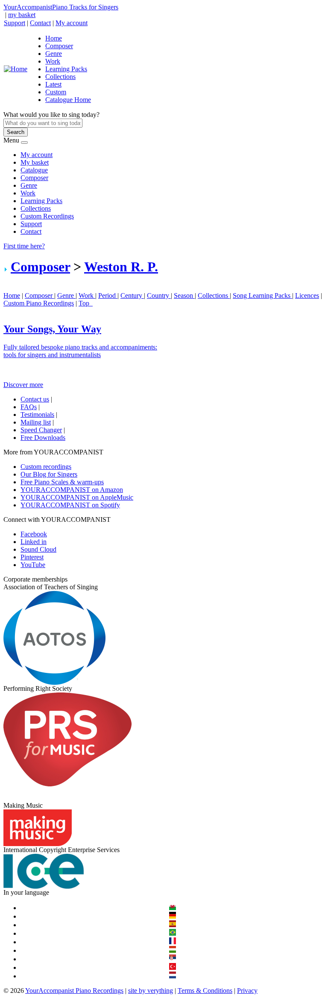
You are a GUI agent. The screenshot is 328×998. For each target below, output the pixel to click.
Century (132, 295)
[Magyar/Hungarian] (172, 950)
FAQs (28, 406)
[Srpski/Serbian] (172, 959)
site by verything (150, 990)
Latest (53, 84)
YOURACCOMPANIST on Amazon (71, 489)
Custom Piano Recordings (38, 303)
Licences (307, 295)
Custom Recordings (47, 216)
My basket (34, 162)
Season (184, 295)
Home (53, 38)
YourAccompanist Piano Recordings (74, 990)
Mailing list (35, 422)
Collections (60, 76)
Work (52, 61)
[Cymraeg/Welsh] (172, 907)
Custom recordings (45, 466)
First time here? (24, 246)
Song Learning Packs (262, 295)
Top (86, 303)
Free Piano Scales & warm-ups (62, 482)
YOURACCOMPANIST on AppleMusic (76, 497)
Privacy (247, 990)
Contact (40, 22)
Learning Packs (66, 69)
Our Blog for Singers (48, 474)
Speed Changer (41, 430)
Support (14, 22)
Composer (59, 45)
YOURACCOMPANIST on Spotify (70, 505)
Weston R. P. (121, 266)
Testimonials (37, 414)
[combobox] (42, 123)
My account (72, 22)
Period (107, 295)
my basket (21, 14)
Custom (55, 92)
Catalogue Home (68, 99)
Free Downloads (42, 437)
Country (159, 295)
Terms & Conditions (205, 990)
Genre (53, 53)
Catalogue (34, 170)
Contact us (34, 399)
